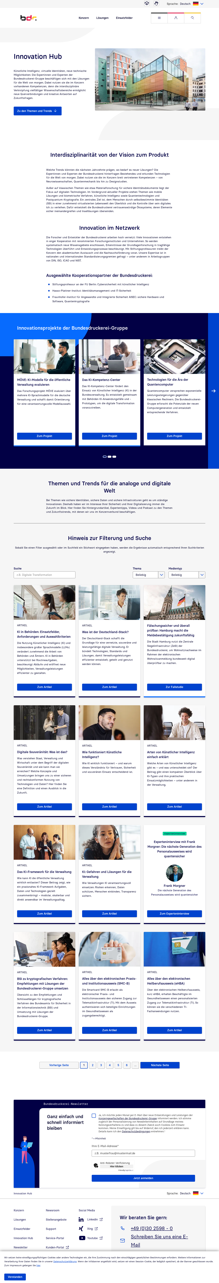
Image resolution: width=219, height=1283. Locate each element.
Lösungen (102, 18)
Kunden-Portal (55, 1247)
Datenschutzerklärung (65, 1261)
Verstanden (15, 1277)
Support (51, 1229)
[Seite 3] (114, 457)
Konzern (84, 18)
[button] (159, 18)
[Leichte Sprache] (147, 3)
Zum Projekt (54, 436)
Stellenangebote (56, 1219)
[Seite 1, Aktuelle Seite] (104, 457)
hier (38, 1265)
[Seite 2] (109, 457)
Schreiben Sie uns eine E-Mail (159, 1240)
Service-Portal (55, 1238)
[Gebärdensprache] (156, 3)
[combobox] (191, 4)
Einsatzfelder (124, 18)
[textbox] (191, 4)
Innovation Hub (23, 1238)
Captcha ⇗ (125, 1170)
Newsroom (53, 1210)
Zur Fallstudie (184, 687)
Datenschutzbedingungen (136, 1131)
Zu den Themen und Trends (34, 111)
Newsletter (21, 1247)
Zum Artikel (54, 687)
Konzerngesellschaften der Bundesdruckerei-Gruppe (128, 1118)
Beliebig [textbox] (141, 575)
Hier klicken (116, 1166)
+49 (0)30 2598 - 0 (152, 1228)
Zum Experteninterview (181, 914)
